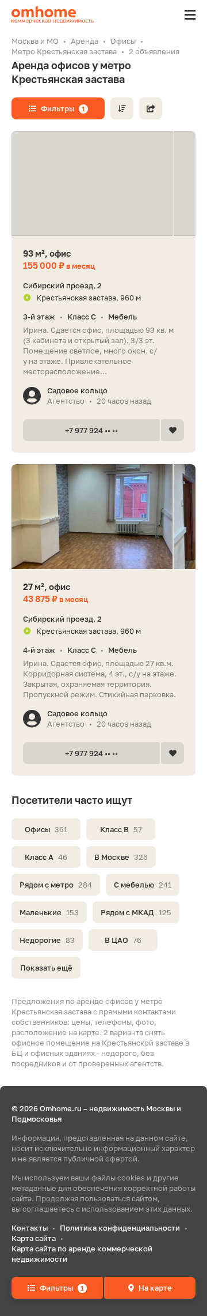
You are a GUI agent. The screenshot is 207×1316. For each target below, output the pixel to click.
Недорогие (47, 940)
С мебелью (142, 884)
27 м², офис (46, 586)
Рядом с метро (56, 884)
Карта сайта (34, 1238)
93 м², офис (47, 253)
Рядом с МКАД (136, 912)
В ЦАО (123, 940)
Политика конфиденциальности (120, 1227)
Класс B (121, 829)
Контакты (30, 1227)
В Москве (121, 857)
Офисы (46, 829)
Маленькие (49, 912)
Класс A (46, 857)
